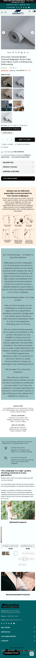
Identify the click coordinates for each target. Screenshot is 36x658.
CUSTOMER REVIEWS (10, 178)
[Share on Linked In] (22, 52)
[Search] (5, 12)
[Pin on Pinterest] (19, 52)
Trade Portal (11, 7)
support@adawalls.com (13, 620)
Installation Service (11, 653)
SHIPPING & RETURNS (11, 171)
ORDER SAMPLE (7, 133)
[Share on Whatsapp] (25, 52)
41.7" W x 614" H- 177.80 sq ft (11, 129)
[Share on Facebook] (13, 52)
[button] (33, 12)
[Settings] (29, 12)
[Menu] (2, 12)
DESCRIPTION (8, 162)
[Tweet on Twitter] (16, 52)
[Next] (32, 32)
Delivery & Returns (23, 144)
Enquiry (5, 147)
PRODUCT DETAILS (10, 167)
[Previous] (3, 32)
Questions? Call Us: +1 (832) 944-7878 (18, 5)
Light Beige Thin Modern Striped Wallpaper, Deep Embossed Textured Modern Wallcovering (10, 545)
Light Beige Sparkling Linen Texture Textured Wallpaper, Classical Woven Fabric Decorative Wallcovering (27, 545)
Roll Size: (14, 125)
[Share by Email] (27, 52)
